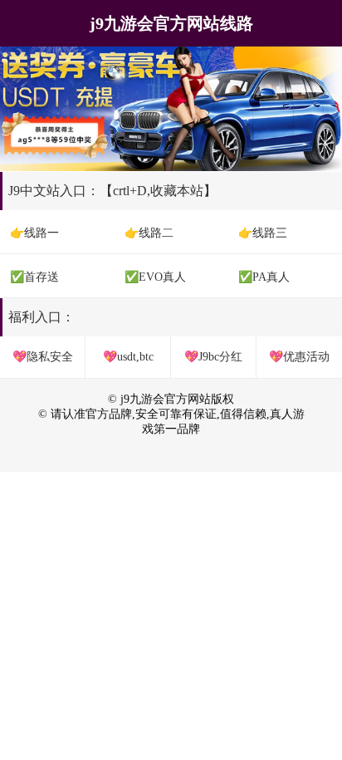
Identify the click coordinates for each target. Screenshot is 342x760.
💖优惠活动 (299, 357)
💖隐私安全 (42, 357)
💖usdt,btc (128, 357)
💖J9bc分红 (213, 357)
